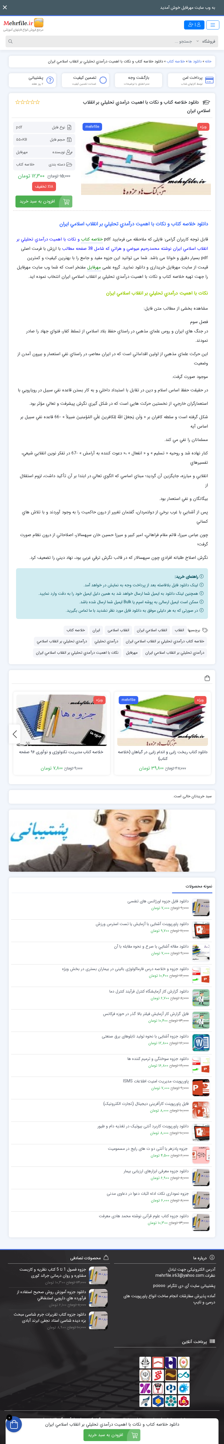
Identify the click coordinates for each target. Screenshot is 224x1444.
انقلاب (179, 630)
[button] (5, 7)
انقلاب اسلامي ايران (152, 630)
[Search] (11, 41)
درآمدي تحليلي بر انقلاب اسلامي (62, 641)
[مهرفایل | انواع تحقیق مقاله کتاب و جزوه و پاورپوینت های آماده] (23, 25)
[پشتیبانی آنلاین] (112, 841)
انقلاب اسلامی (118, 630)
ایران (96, 630)
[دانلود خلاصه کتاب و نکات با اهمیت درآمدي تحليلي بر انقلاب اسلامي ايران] (146, 158)
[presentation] (14, 734)
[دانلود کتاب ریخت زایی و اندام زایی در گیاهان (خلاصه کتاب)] (162, 720)
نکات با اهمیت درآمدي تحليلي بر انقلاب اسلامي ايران (77, 653)
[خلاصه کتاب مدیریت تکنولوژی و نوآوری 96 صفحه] (61, 720)
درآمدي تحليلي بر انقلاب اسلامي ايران (174, 653)
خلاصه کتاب (25, 164)
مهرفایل (22, 152)
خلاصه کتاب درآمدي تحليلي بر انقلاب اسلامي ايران (165, 641)
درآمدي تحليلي (106, 641)
